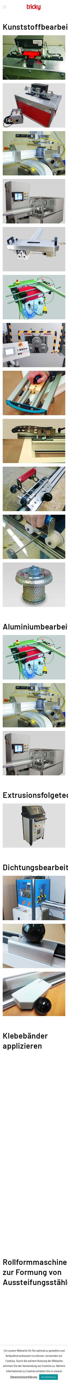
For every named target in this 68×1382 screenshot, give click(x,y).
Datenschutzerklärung (23, 1376)
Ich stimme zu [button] (48, 1377)
